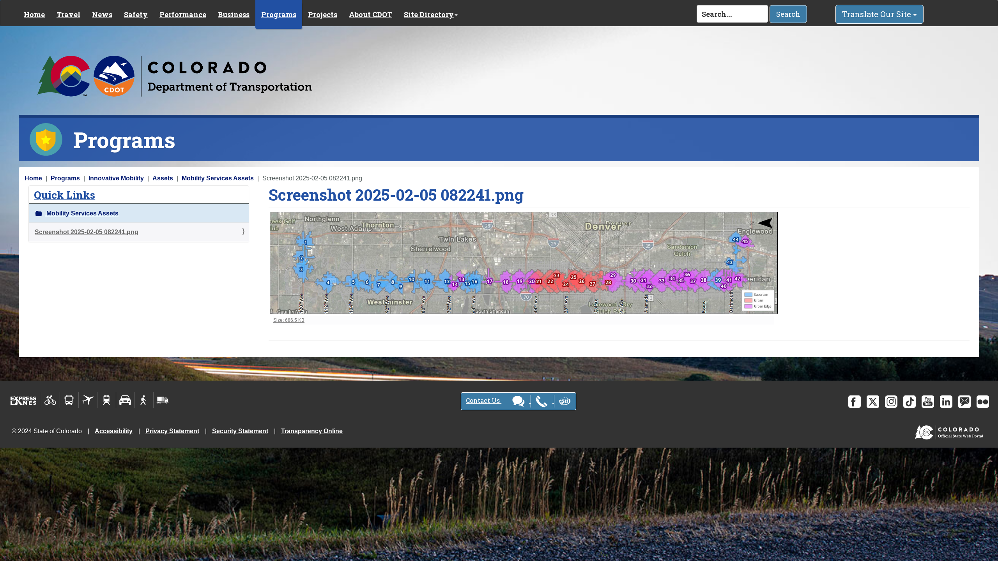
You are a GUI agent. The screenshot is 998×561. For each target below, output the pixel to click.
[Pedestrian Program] (144, 400)
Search (788, 14)
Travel (68, 14)
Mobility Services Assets (218, 178)
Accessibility (114, 431)
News (102, 14)
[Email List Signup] (964, 401)
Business (234, 14)
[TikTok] (909, 401)
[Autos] (125, 400)
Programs (278, 14)
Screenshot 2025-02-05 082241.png (86, 232)
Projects (322, 14)
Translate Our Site (877, 14)
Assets (162, 178)
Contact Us (483, 400)
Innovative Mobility (116, 178)
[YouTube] (927, 401)
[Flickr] (982, 401)
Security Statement (240, 431)
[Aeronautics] (87, 400)
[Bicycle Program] (50, 400)
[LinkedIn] (946, 401)
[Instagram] (891, 401)
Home (34, 14)
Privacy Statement (172, 431)
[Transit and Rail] (69, 400)
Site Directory (429, 14)
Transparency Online (312, 431)
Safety (136, 14)
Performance (182, 14)
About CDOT (370, 14)
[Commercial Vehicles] (162, 400)
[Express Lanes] (23, 400)
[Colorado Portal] (950, 430)
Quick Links (64, 194)
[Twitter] (873, 401)
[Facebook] (854, 401)
